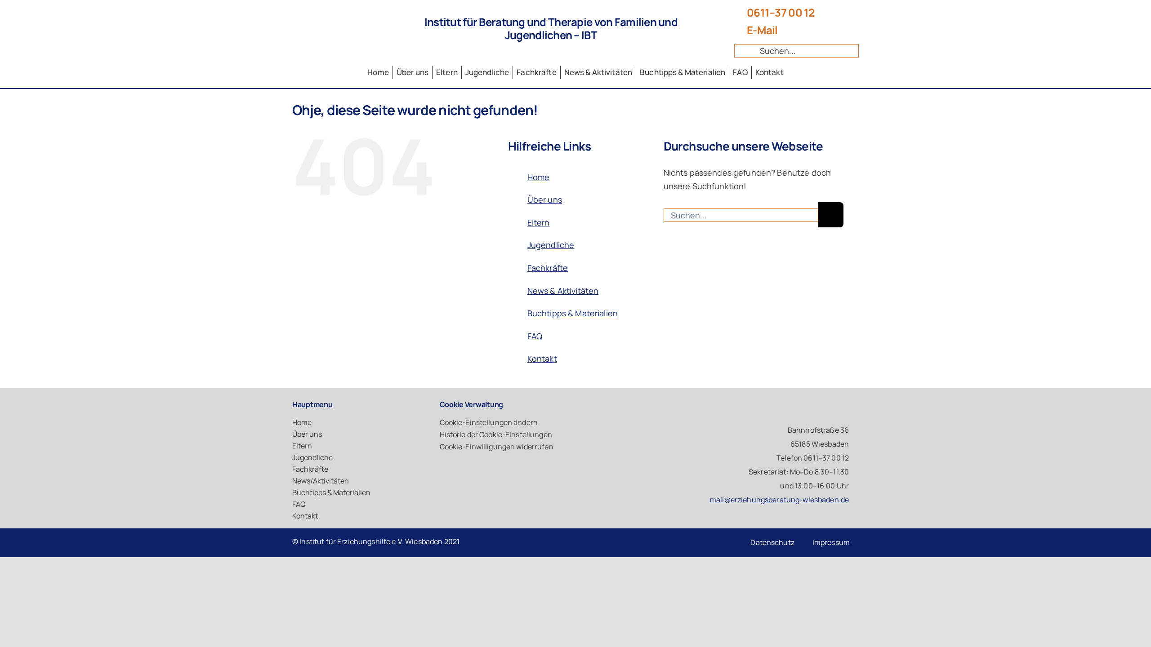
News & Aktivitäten (563, 290)
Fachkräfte (547, 267)
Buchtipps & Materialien (572, 313)
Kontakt (542, 358)
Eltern (538, 222)
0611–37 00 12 (781, 12)
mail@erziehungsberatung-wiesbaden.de (779, 500)
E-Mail (762, 29)
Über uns (544, 199)
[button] (526, 423)
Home (538, 177)
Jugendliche (551, 244)
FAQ (534, 336)
